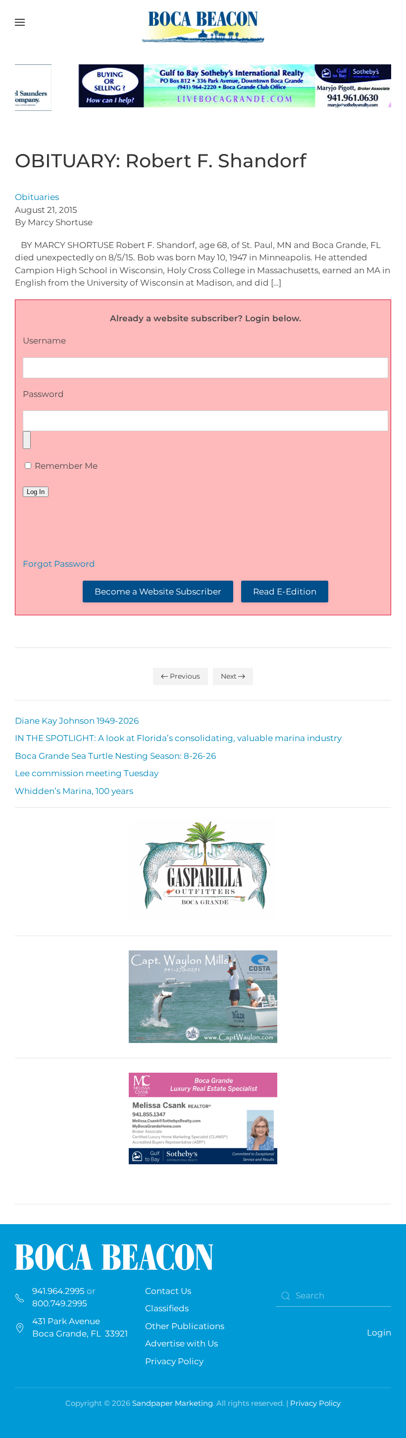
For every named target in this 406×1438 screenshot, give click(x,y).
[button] (20, 22)
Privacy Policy (174, 1361)
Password (43, 394)
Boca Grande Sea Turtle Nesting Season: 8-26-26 (115, 756)
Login (379, 1333)
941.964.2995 (58, 1291)
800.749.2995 (59, 1303)
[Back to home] (203, 22)
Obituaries (37, 197)
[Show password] (27, 440)
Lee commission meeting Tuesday (86, 773)
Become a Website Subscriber (158, 591)
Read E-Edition (284, 591)
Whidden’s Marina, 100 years (74, 791)
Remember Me (65, 466)
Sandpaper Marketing (172, 1403)
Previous (185, 676)
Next (229, 676)
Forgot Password (59, 564)
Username (44, 341)
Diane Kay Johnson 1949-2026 (77, 721)
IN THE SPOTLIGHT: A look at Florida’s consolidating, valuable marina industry (178, 738)
